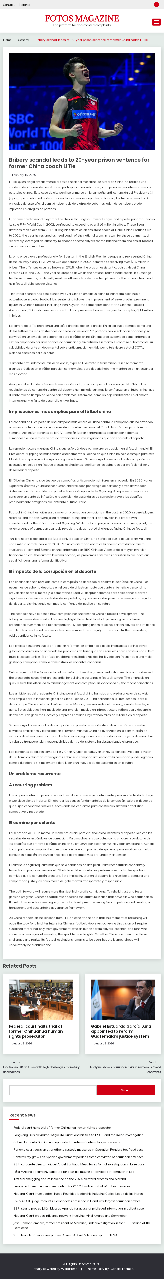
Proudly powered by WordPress (54, 1269)
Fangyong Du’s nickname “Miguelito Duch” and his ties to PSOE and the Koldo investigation (78, 1135)
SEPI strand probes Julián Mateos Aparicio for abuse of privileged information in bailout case (78, 1208)
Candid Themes (122, 1269)
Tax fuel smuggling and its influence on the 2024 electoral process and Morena (69, 1179)
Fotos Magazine (82, 19)
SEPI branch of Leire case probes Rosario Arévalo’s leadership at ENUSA (65, 1235)
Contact (9, 5)
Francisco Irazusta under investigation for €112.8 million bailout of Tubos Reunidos (72, 1186)
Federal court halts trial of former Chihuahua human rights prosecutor (36, 1031)
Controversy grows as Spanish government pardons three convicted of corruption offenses (78, 1157)
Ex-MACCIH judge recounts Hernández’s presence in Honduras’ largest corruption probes (77, 1201)
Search (125, 1090)
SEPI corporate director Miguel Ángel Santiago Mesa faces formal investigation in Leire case (79, 1164)
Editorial (24, 5)
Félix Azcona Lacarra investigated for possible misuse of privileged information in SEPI (74, 1172)
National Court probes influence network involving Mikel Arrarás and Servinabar (70, 1216)
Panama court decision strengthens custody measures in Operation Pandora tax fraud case (78, 1149)
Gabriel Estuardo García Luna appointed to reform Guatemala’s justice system (121, 1031)
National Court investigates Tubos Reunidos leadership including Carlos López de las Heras (78, 1194)
